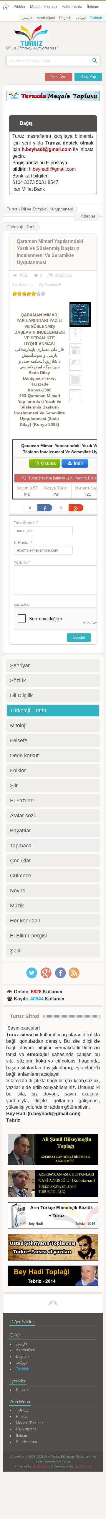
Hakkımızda (72, 6)
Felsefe (18, 740)
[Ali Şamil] (53, 1150)
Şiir (14, 785)
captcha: (22, 604)
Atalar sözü (23, 816)
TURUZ (22, 1410)
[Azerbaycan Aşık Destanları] (53, 1184)
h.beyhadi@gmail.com (47, 149)
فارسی (27, 18)
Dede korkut (24, 755)
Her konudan (25, 921)
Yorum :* (22, 562)
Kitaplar (88, 216)
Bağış (26, 123)
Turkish (96, 18)
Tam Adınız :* (26, 522)
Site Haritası (26, 1442)
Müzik (17, 906)
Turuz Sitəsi (24, 1016)
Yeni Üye (58, 76)
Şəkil (15, 951)
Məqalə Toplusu (43, 6)
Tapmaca (21, 846)
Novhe (17, 891)
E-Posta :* (23, 542)
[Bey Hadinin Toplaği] (53, 1277)
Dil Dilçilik (21, 695)
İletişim (93, 6)
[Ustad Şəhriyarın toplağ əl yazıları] (53, 1248)
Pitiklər (19, 6)
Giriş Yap (88, 76)
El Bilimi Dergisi (28, 936)
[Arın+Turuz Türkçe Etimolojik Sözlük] (53, 1216)
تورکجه (80, 18)
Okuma (48, 463)
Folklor (18, 770)
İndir (78, 463)
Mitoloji (18, 725)
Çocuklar (20, 861)
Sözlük (18, 680)
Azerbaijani (46, 18)
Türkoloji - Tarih (28, 710)
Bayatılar (20, 831)
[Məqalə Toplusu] (53, 99)
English (65, 18)
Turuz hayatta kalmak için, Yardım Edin (61, 478)
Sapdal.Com (41, 1466)
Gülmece (20, 876)
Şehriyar (20, 665)
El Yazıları (22, 801)
